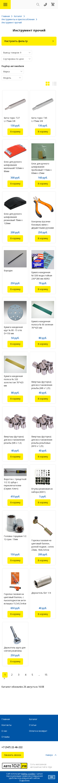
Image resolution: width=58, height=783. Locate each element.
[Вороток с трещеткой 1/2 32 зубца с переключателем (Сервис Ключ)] (15, 472)
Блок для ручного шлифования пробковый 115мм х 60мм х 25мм (41, 168)
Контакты (6, 725)
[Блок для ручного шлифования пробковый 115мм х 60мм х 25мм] (42, 151)
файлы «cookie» (28, 773)
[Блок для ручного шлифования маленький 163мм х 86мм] (15, 151)
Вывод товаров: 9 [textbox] (12, 52)
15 (46, 674)
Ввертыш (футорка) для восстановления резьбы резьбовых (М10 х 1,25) (41, 441)
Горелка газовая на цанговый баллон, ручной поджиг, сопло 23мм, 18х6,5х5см (42, 545)
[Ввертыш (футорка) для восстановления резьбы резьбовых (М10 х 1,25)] (42, 421)
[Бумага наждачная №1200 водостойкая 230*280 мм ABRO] (42, 259)
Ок (51, 777)
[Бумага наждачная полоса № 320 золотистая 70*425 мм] (15, 364)
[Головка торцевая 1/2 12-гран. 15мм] (15, 523)
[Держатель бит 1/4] (42, 581)
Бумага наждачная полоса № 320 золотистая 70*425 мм (13, 381)
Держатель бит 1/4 (41, 592)
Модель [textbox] (7, 77)
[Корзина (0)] (54, 4)
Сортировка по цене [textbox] (13, 58)
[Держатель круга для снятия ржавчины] (15, 635)
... (39, 674)
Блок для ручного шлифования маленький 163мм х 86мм (13, 166)
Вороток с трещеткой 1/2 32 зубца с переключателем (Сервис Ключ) (15, 484)
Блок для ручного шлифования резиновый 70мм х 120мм (13, 218)
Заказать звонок (12, 755)
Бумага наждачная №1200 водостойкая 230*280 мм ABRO (41, 275)
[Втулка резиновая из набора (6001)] (42, 477)
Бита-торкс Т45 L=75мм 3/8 (39, 119)
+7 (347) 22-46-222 (11, 747)
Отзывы (5, 736)
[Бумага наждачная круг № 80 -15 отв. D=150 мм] (15, 312)
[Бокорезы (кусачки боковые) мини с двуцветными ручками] (42, 206)
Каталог (33, 719)
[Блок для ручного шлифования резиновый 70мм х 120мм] (15, 203)
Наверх (49, 755)
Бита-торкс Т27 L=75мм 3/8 (12, 119)
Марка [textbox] (6, 71)
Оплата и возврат (38, 730)
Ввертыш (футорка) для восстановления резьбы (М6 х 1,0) (14, 439)
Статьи (32, 725)
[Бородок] (15, 258)
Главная (5, 719)
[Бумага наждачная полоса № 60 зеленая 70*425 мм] (42, 309)
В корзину (15, 131)
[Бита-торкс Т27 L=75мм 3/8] (15, 104)
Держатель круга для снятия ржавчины (14, 649)
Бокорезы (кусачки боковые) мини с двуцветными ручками (42, 224)
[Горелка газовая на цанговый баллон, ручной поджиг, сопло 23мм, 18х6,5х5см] (42, 525)
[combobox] (16, 52)
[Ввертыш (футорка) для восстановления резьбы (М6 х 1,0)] (15, 421)
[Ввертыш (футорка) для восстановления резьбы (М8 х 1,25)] (42, 367)
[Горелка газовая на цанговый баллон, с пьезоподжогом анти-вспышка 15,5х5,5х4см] (15, 581)
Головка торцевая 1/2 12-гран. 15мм (15, 538)
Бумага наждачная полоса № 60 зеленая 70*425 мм (42, 324)
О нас (4, 730)
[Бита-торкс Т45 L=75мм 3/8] (42, 104)
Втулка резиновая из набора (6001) (42, 490)
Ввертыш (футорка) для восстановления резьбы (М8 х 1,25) (41, 385)
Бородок (8, 270)
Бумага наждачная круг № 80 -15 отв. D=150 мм (13, 330)
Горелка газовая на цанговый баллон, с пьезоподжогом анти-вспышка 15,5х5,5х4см (15, 599)
